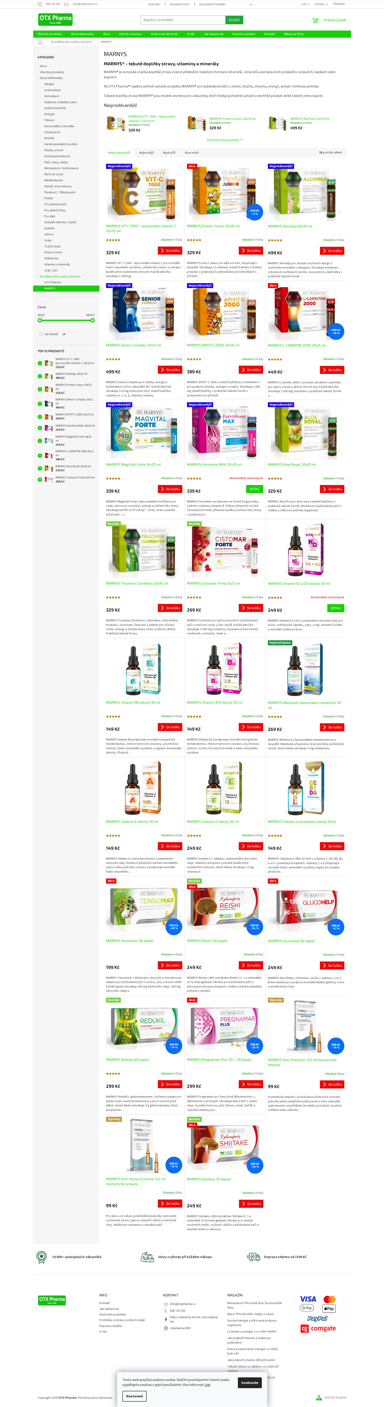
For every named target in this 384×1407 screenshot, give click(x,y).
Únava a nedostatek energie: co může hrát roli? (252, 1351)
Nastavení (134, 1396)
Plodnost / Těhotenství (59, 192)
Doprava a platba (110, 1326)
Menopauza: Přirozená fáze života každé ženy (254, 1305)
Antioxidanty (52, 90)
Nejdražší (169, 153)
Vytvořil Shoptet (336, 1398)
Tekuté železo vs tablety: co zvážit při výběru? (253, 1369)
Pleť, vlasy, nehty (56, 162)
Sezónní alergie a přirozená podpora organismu (251, 1323)
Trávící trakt (52, 246)
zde (207, 1384)
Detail (255, 489)
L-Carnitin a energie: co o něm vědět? (252, 1332)
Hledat (234, 20)
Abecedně (192, 153)
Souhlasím (249, 1382)
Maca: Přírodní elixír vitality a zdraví (250, 1314)
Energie (49, 114)
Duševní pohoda (55, 108)
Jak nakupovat (179, 4)
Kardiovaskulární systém (60, 144)
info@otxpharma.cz (183, 1304)
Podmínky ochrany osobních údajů (122, 1320)
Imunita (49, 138)
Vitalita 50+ (51, 258)
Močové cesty (53, 174)
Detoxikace (51, 96)
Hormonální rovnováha (59, 126)
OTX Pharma (52, 282)
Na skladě (55, 334)
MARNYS (49, 288)
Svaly (48, 240)
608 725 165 (177, 1311)
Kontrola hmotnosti (57, 156)
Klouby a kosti (53, 150)
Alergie (49, 84)
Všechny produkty (52, 72)
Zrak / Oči (50, 270)
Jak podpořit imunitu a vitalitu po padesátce (249, 1340)
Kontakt (155, 4)
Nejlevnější (146, 153)
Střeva (48, 234)
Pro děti (49, 216)
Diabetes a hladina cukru (60, 102)
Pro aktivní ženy (55, 210)
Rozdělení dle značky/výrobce (60, 276)
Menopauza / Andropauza (61, 168)
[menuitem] (49, 34)
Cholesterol (52, 132)
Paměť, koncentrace (58, 186)
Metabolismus (53, 180)
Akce (43, 66)
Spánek (49, 228)
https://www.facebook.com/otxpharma (194, 1319)
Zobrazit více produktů (223, 140)
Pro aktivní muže (55, 204)
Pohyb (48, 198)
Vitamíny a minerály (57, 264)
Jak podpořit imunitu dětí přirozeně (251, 1360)
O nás (103, 1331)
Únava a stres (53, 252)
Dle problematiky (51, 78)
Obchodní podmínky (212, 4)
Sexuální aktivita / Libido (60, 222)
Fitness (49, 120)
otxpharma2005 (180, 1328)
